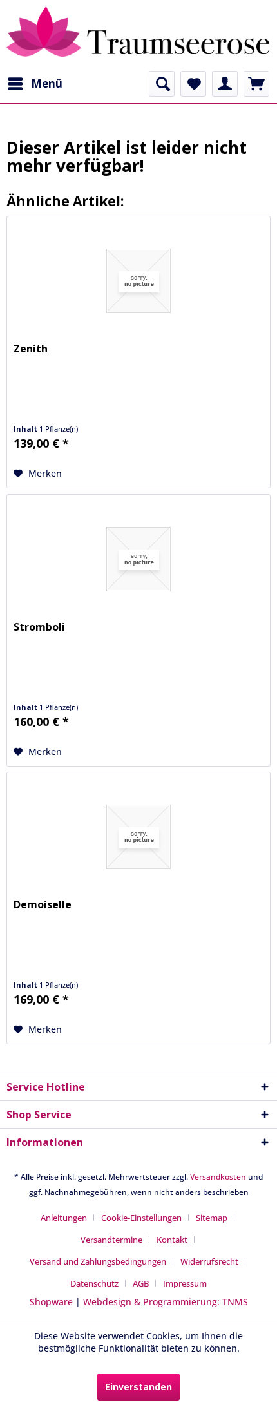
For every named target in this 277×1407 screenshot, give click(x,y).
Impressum (185, 1283)
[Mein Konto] (225, 84)
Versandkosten (218, 1176)
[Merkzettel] (193, 84)
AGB (141, 1283)
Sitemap (211, 1217)
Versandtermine (111, 1239)
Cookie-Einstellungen (141, 1217)
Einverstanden (138, 1387)
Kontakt (172, 1239)
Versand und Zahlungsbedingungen (98, 1261)
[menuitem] (34, 84)
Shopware (51, 1302)
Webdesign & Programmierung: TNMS (165, 1302)
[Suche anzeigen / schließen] (162, 84)
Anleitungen (64, 1217)
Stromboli (39, 627)
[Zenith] (138, 281)
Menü (46, 83)
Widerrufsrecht (209, 1261)
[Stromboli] (138, 559)
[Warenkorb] (256, 84)
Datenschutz (94, 1283)
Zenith (31, 349)
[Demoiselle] (138, 837)
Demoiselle (43, 905)
